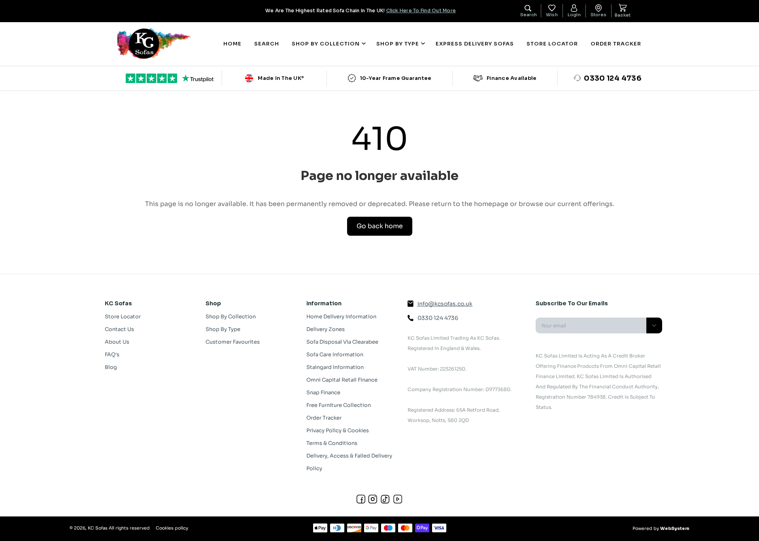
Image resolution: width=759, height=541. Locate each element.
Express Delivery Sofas (475, 43)
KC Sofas (98, 528)
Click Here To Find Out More (421, 10)
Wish (552, 14)
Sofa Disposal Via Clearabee (342, 342)
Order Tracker (616, 43)
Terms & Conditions (331, 443)
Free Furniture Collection (338, 405)
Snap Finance (323, 392)
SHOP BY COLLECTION (326, 43)
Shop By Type (223, 329)
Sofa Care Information (334, 354)
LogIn (574, 14)
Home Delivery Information (341, 316)
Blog (111, 367)
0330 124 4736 (437, 318)
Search (266, 43)
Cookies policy (172, 528)
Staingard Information (335, 367)
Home (232, 43)
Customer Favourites (233, 342)
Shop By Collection (231, 316)
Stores (598, 14)
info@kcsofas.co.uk (444, 304)
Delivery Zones (325, 329)
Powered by (660, 528)
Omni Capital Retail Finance (342, 379)
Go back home (380, 226)
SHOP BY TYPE (397, 43)
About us (117, 342)
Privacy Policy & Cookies (337, 430)
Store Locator (552, 43)
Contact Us (119, 329)
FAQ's (112, 354)
